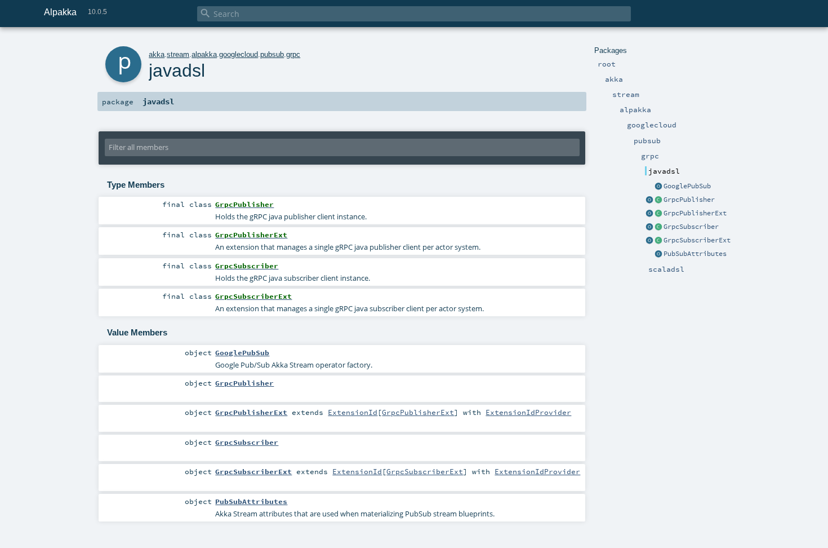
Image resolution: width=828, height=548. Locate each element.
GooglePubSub (687, 186)
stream (178, 54)
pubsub (272, 54)
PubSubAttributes (695, 254)
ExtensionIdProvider (528, 412)
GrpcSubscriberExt (697, 240)
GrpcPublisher (689, 200)
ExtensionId (352, 412)
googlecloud (238, 54)
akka (156, 54)
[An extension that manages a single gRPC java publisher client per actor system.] (658, 213)
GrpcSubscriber (691, 227)
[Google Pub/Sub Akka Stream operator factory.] (658, 186)
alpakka (204, 54)
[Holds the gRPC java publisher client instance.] (658, 200)
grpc (293, 54)
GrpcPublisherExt (695, 213)
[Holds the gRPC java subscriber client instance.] (658, 227)
